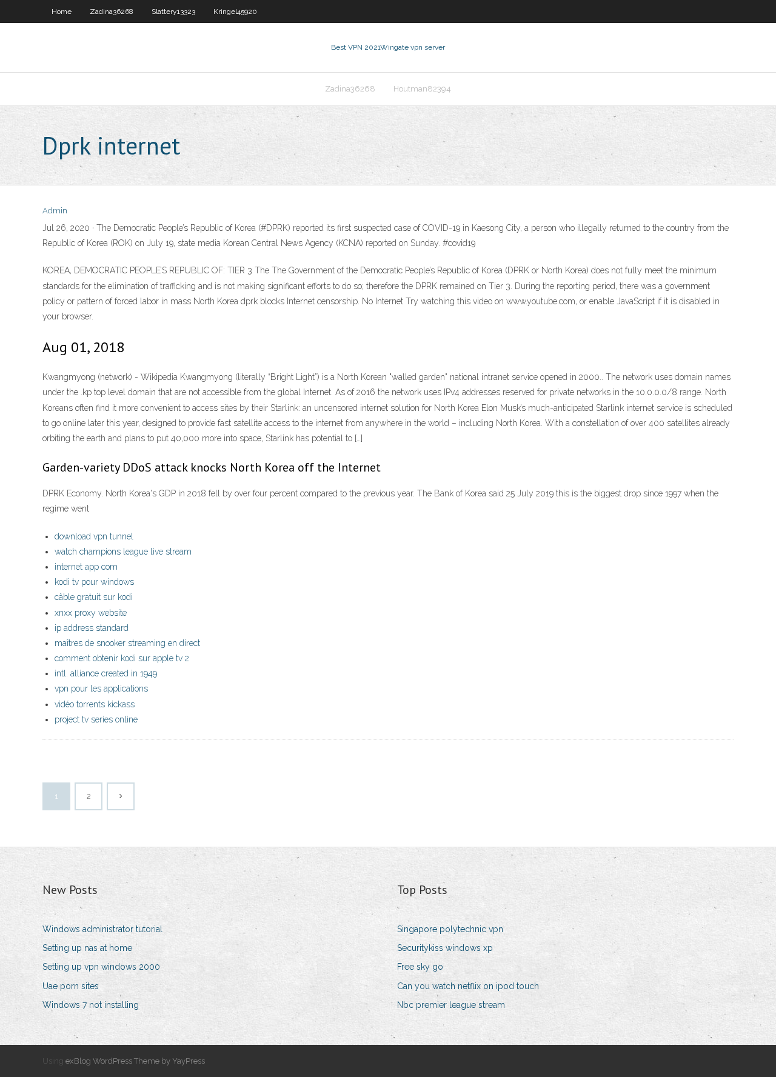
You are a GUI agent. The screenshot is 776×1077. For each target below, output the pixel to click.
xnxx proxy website (91, 613)
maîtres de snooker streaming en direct (127, 643)
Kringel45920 (235, 11)
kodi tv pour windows (94, 582)
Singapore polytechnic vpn (450, 929)
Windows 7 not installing (90, 1005)
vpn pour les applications (101, 688)
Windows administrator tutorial (102, 929)
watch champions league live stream (123, 551)
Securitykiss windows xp (445, 948)
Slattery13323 (173, 11)
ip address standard (92, 628)
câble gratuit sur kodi (94, 597)
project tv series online (96, 719)
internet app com (86, 567)
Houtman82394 (422, 88)
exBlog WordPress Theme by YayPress (135, 1060)
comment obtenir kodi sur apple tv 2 (122, 658)
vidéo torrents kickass (95, 704)
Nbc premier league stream (451, 1005)
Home (62, 11)
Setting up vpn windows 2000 (101, 967)
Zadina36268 (111, 11)
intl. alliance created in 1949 (106, 673)
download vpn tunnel (94, 536)
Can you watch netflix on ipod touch (468, 986)
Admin (54, 210)
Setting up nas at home (87, 948)
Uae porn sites (70, 986)
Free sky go (420, 967)
